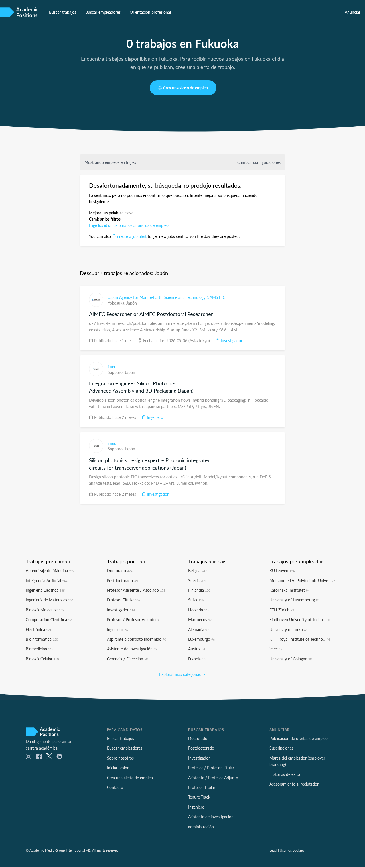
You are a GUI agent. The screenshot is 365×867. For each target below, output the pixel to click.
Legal (273, 850)
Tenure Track (199, 797)
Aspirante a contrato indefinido (136, 639)
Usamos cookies (292, 850)
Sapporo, (116, 372)
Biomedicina (39, 649)
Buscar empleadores (103, 12)
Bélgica (197, 570)
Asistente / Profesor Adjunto (213, 777)
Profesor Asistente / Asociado (136, 590)
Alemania (198, 629)
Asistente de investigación (211, 816)
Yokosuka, (117, 303)
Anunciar (352, 12)
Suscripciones (281, 748)
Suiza (196, 600)
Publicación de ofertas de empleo (298, 738)
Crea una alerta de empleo (185, 88)
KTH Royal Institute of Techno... (299, 639)
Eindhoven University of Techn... (299, 619)
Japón (131, 303)
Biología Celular (42, 659)
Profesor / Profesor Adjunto (133, 619)
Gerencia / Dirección (127, 659)
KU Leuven (282, 570)
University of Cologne (290, 659)
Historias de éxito (284, 774)
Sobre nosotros (120, 758)
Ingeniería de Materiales (49, 600)
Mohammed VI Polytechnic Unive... (302, 580)
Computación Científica (49, 619)
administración (201, 826)
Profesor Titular (123, 600)
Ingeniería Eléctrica (45, 590)
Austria (196, 649)
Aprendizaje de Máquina (50, 570)
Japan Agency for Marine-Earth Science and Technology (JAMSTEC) (167, 297)
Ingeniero (154, 417)
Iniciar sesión (118, 767)
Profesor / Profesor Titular (211, 767)
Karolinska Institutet (289, 590)
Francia (196, 659)
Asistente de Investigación (132, 649)
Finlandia (199, 590)
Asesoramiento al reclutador (294, 784)
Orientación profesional (150, 12)
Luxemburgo (201, 639)
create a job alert (132, 236)
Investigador (231, 340)
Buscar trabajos (62, 12)
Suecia (197, 580)
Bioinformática (42, 639)
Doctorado (119, 570)
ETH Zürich (281, 610)
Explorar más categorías (180, 674)
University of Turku (288, 629)
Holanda (198, 610)
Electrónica (38, 629)
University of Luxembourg (294, 600)
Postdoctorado (123, 580)
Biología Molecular (45, 610)
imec (112, 366)
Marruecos (200, 619)
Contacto (115, 787)
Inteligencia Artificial (46, 580)
